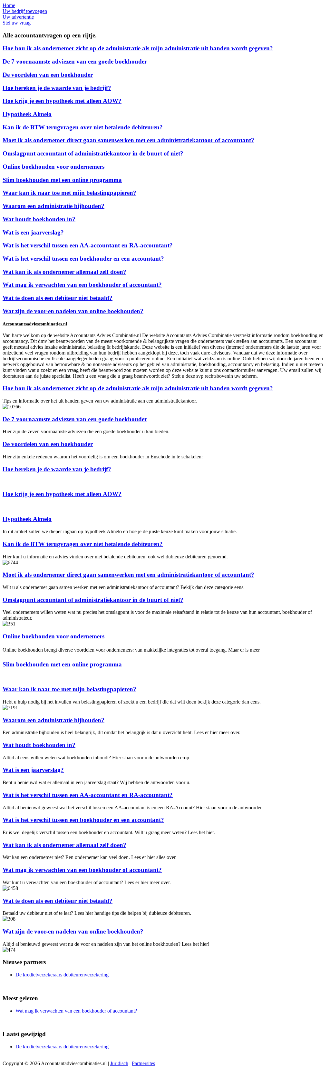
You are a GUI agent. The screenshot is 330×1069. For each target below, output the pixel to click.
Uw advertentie (18, 17)
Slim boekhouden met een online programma (62, 179)
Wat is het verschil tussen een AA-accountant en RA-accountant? (88, 245)
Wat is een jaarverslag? (33, 232)
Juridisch (119, 1063)
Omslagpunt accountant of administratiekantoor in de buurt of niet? (93, 153)
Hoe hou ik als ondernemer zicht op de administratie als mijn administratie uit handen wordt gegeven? (138, 48)
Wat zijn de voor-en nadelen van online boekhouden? (73, 311)
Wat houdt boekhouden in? (39, 219)
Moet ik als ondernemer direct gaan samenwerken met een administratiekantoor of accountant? (128, 140)
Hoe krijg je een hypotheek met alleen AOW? (62, 100)
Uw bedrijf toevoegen (25, 11)
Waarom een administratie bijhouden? (53, 206)
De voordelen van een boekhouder (48, 74)
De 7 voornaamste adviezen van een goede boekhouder (75, 61)
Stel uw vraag (17, 22)
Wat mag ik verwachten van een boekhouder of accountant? (82, 284)
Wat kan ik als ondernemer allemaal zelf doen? (64, 271)
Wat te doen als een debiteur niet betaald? (57, 298)
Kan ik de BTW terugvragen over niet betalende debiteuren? (83, 127)
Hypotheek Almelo (27, 114)
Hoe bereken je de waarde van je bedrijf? (57, 88)
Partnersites (143, 1063)
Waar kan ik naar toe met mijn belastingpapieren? (69, 192)
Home (9, 5)
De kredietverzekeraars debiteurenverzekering (62, 974)
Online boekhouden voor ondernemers (53, 166)
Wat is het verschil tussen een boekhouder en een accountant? (83, 258)
